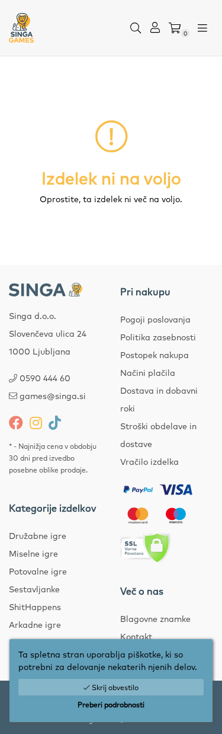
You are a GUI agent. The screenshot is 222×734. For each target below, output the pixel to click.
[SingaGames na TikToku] (55, 422)
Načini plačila (147, 372)
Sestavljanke (34, 588)
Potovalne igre (38, 571)
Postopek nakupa (154, 354)
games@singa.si (53, 395)
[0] (175, 27)
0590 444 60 (45, 377)
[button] (135, 27)
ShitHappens (35, 606)
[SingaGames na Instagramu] (36, 422)
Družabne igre (37, 535)
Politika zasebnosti (158, 336)
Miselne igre (33, 553)
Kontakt (136, 636)
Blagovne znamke (155, 618)
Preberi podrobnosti (111, 704)
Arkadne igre (35, 624)
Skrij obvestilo (114, 687)
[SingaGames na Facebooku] (16, 422)
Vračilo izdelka (149, 461)
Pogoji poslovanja (155, 319)
